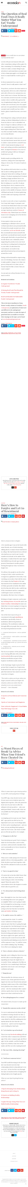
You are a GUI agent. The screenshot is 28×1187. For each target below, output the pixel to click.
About (14, 1153)
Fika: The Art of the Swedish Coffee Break (12, 483)
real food (18, 333)
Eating (5, 332)
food (15, 332)
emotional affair (16, 1117)
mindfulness (19, 617)
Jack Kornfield (5, 656)
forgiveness (16, 722)
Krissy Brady (14, 760)
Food (2, 11)
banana (15, 149)
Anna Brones (14, 28)
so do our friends (15, 230)
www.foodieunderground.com (11, 319)
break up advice (8, 1117)
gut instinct (8, 911)
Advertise (14, 1156)
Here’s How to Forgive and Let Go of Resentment (12, 508)
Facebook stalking (16, 1034)
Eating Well (11, 332)
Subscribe (14, 1158)
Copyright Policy (14, 1161)
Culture (3, 503)
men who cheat (8, 1118)
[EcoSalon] (14, 2)
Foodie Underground (17, 484)
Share (5, 30)
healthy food (12, 333)
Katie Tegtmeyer (10, 1108)
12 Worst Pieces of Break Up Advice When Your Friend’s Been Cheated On (13, 753)
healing (22, 722)
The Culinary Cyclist (19, 481)
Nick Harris (8, 323)
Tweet (12, 30)
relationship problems (18, 1118)
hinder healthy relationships (10, 604)
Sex (2, 746)
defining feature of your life (12, 601)
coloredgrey (8, 713)
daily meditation (8, 722)
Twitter (20, 1131)
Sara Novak (13, 513)
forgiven (16, 581)
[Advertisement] (14, 415)
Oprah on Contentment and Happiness (13, 702)
